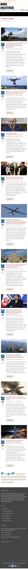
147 (24, 479)
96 (11, 476)
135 (15, 479)
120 (4, 479)
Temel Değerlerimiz (7, 513)
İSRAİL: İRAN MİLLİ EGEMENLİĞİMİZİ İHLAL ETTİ (14, 134)
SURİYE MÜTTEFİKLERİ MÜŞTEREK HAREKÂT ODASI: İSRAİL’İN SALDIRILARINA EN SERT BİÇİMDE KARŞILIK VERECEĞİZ (16, 221)
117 (2, 479)
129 (11, 479)
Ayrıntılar (9, 70)
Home (2, 20)
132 (13, 479)
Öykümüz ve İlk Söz (7, 511)
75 (19, 474)
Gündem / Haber (7, 20)
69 (14, 473)
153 (4, 482)
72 (17, 474)
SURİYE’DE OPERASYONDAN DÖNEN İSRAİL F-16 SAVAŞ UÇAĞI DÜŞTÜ (16, 398)
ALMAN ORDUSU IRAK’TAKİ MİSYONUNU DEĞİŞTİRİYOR (14, 177)
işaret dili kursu (21, 569)
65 (6, 474)
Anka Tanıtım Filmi (7, 520)
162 (11, 482)
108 (20, 476)
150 (2, 482)
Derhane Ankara (14, 569)
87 (4, 476)
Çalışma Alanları (6, 515)
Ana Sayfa (4, 508)
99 (13, 476)
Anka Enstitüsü (10, 48)
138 (18, 479)
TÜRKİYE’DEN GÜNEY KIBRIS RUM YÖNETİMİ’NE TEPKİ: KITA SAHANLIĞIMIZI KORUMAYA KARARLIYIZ (16, 45)
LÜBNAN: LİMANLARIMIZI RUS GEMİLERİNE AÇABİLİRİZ (15, 441)
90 (6, 476)
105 (18, 476)
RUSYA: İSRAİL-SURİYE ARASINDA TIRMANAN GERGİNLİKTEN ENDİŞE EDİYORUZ (16, 266)
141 (20, 479)
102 (15, 476)
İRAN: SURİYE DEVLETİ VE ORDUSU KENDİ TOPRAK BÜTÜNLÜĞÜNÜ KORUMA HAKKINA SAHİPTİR (14, 312)
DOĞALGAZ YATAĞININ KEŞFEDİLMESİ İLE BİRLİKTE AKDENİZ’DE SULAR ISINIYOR (15, 356)
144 (22, 479)
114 (24, 476)
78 (21, 474)
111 (22, 476)
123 (6, 479)
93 (8, 476)
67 (10, 474)
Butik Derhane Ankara (5, 569)
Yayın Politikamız (6, 518)
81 (23, 474)
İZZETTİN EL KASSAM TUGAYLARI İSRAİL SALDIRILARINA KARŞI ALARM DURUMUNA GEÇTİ (16, 92)
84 (2, 476)
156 (6, 482)
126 (9, 479)
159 (9, 482)
